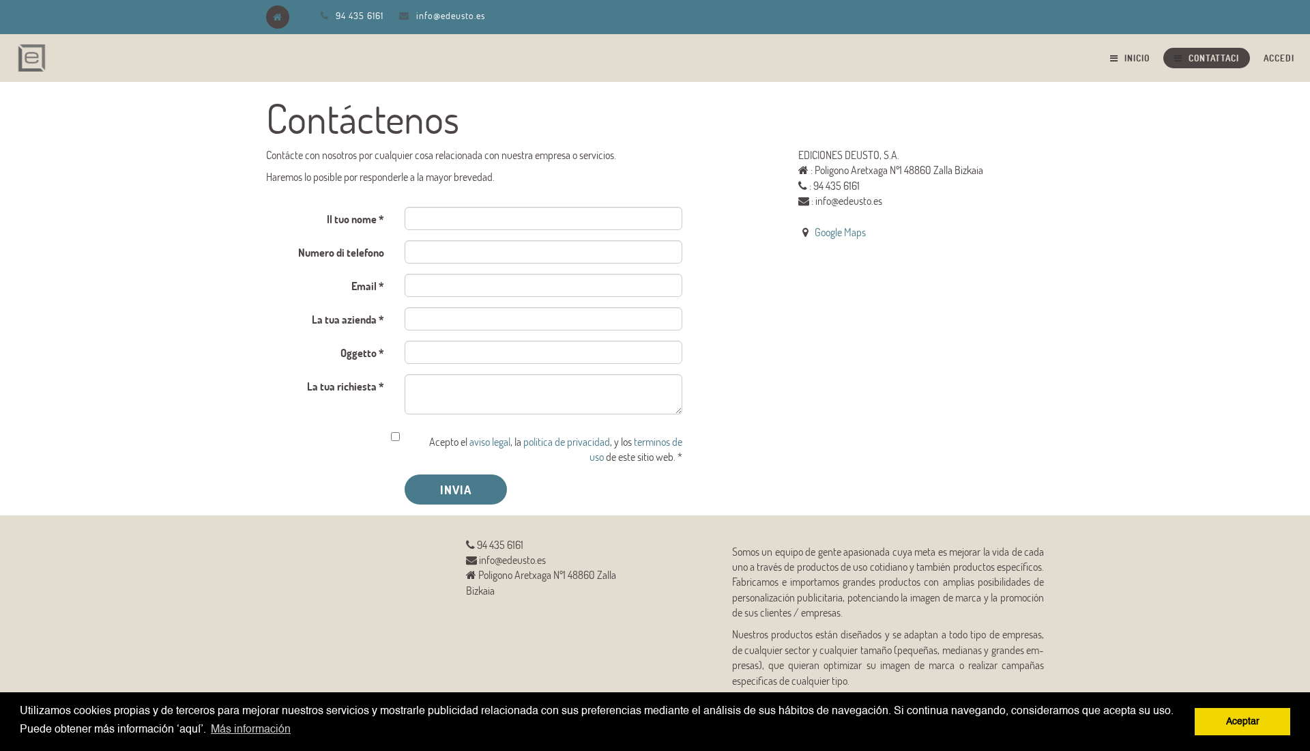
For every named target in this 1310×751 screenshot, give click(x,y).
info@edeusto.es (450, 15)
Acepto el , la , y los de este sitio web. (555, 449)
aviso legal (489, 441)
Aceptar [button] (1243, 721)
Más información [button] (251, 729)
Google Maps (840, 232)
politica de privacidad (566, 441)
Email (364, 286)
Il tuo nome (352, 219)
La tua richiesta (342, 386)
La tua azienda (344, 319)
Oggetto (358, 352)
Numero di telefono (341, 252)
